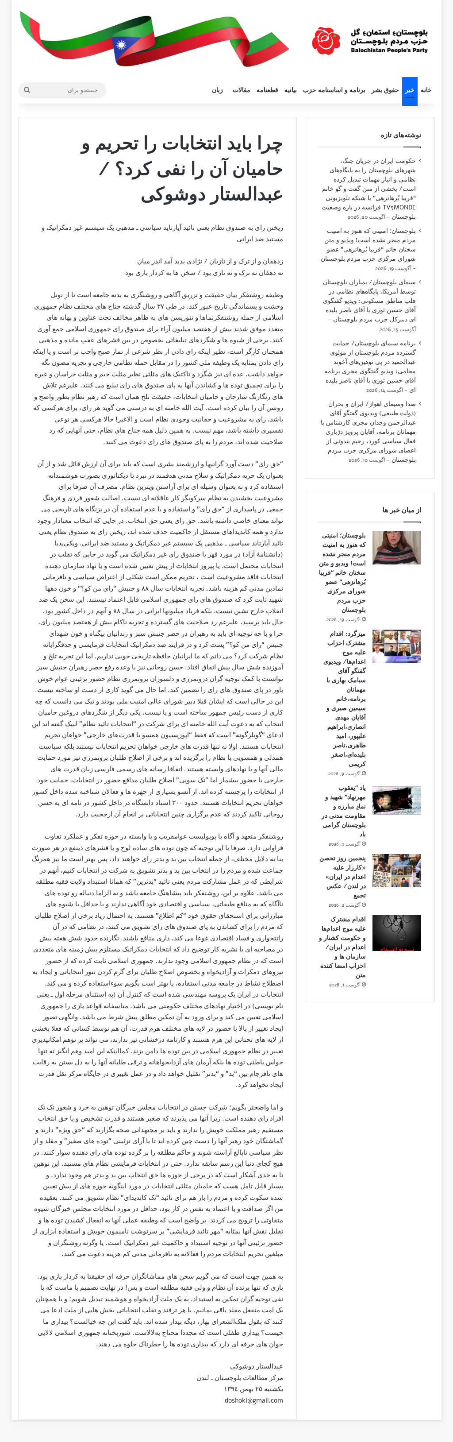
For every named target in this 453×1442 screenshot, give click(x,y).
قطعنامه (267, 90)
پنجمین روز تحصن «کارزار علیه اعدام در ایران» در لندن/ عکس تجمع (342, 877)
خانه (426, 90)
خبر (410, 90)
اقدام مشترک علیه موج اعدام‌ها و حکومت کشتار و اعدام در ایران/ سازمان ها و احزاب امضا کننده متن (342, 947)
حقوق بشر (385, 90)
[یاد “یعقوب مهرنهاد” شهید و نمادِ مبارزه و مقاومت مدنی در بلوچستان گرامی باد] (396, 800)
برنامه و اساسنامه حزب (334, 90)
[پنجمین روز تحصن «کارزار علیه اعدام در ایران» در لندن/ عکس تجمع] (396, 870)
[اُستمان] (370, 37)
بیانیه (290, 90)
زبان (217, 90)
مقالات (241, 90)
